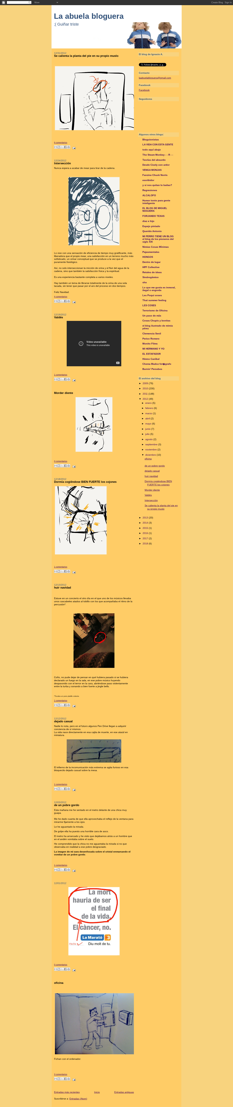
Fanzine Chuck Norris (155, 175)
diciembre (151, 455)
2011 (145, 394)
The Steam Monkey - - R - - (157, 155)
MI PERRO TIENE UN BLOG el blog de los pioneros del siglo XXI (158, 239)
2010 (146, 388)
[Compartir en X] (62, 147)
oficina (58, 983)
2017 (146, 538)
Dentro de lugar (151, 262)
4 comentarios (60, 296)
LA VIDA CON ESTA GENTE (157, 144)
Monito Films (150, 343)
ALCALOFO (149, 195)
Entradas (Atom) (78, 1098)
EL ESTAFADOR (151, 354)
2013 (146, 517)
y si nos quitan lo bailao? (157, 185)
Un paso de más (151, 315)
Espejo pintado (151, 226)
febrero (149, 408)
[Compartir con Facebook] (65, 147)
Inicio (97, 1092)
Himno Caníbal (150, 359)
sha (144, 282)
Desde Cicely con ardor (156, 165)
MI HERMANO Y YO (153, 349)
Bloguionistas (150, 139)
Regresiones (149, 190)
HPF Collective (150, 267)
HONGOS (147, 257)
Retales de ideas (152, 272)
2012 (146, 399)
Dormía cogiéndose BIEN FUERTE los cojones (85, 481)
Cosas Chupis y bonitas (156, 320)
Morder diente (63, 393)
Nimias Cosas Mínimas (155, 247)
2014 (146, 523)
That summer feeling (154, 300)
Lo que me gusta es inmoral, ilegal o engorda (159, 289)
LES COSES (149, 305)
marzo (149, 413)
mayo (148, 423)
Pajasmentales (150, 252)
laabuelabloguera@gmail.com (155, 78)
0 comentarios (60, 461)
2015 (146, 528)
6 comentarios (60, 142)
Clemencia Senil (151, 333)
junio (148, 429)
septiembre (151, 444)
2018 (146, 543)
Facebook (144, 90)
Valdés (58, 317)
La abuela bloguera (89, 16)
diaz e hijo (148, 221)
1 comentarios (60, 375)
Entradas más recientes (67, 1092)
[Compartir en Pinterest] (68, 147)
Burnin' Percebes (152, 369)
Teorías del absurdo (154, 160)
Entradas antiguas (124, 1092)
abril (148, 418)
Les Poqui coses (152, 295)
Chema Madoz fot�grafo (156, 364)
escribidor (148, 180)
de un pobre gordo (66, 805)
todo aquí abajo (151, 149)
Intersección (62, 163)
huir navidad (62, 587)
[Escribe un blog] (59, 147)
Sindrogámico (150, 277)
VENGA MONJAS (152, 170)
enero (148, 403)
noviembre (151, 449)
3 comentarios (60, 1074)
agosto (149, 439)
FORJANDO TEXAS (153, 216)
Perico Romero (150, 338)
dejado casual (63, 721)
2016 (146, 533)
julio (147, 434)
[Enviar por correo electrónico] (55, 147)
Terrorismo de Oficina (155, 310)
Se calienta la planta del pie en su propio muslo (86, 55)
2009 (146, 383)
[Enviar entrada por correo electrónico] (73, 148)
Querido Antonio (152, 231)
